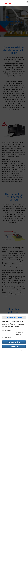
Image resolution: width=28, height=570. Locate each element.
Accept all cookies (14, 342)
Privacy (15, 350)
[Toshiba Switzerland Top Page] (6, 3)
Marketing (8, 337)
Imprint (21, 350)
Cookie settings (6, 350)
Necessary (8, 330)
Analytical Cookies (19, 333)
